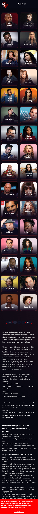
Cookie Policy (22, 507)
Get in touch (22, 4)
